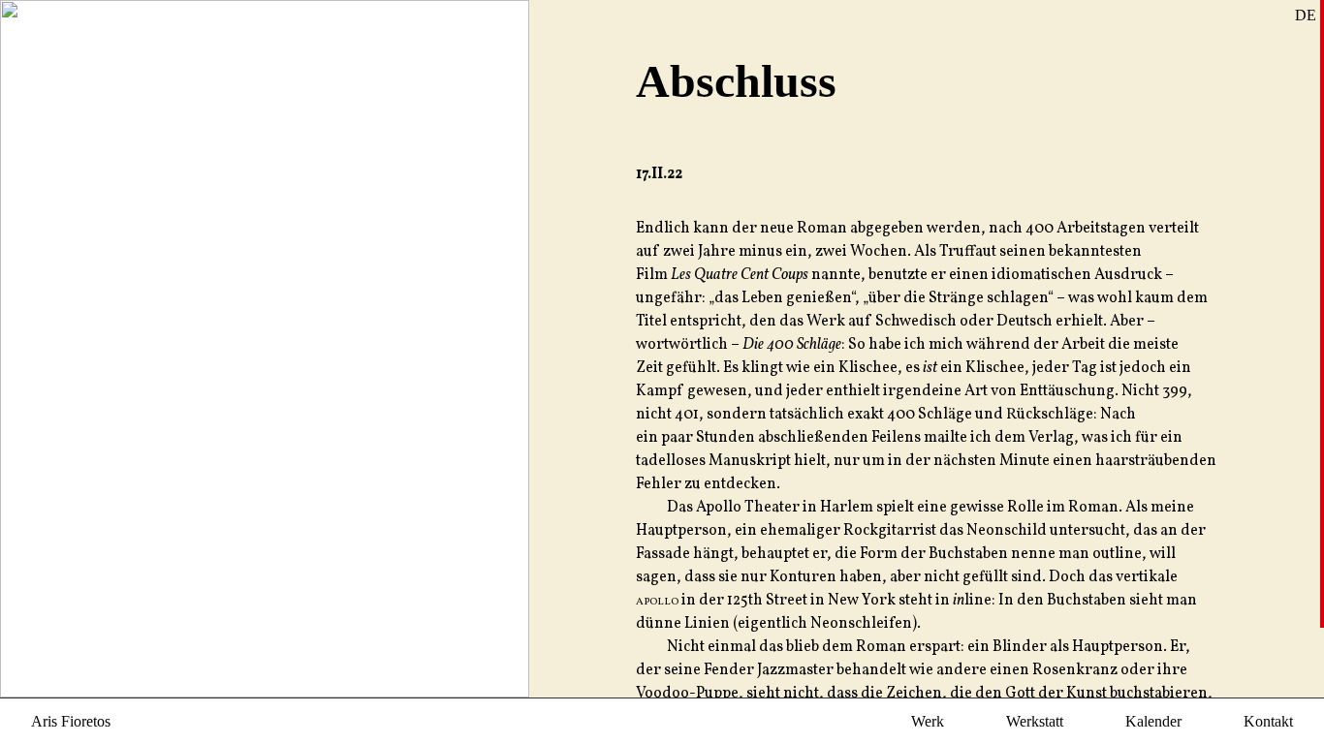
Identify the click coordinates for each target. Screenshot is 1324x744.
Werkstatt (1034, 721)
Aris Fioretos (70, 721)
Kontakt (1268, 721)
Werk (927, 721)
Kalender (1153, 721)
